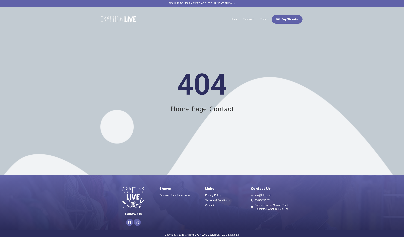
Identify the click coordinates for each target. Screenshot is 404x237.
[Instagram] (137, 222)
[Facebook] (129, 222)
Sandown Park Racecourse (174, 195)
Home (234, 19)
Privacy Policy (213, 195)
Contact (264, 19)
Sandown (248, 19)
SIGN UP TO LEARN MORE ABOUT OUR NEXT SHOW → (202, 3)
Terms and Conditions (217, 200)
